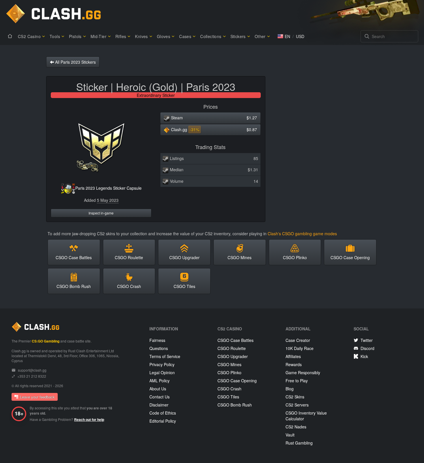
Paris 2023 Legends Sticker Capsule (108, 188)
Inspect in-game (101, 212)
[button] (283, 36)
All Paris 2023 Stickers (75, 62)
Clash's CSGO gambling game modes (302, 233)
